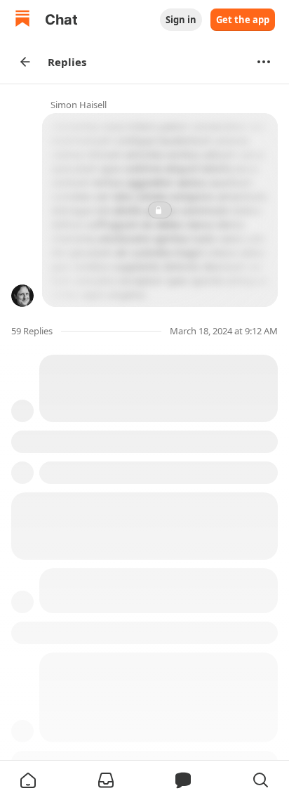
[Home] (22, 20)
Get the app (242, 19)
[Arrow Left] (25, 62)
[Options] (264, 62)
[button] (28, 780)
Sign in (181, 19)
